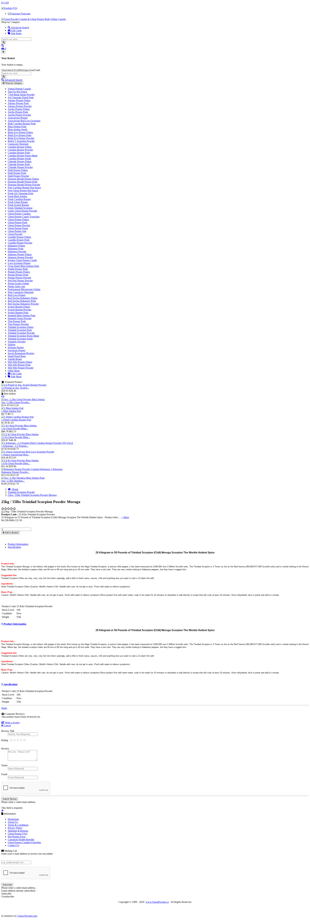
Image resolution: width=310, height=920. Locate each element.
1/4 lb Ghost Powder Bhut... (15, 463)
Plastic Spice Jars (16, 286)
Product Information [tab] (18, 544)
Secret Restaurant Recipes (21, 353)
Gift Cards (16, 30)
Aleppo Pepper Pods (18, 103)
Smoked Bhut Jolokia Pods (21, 315)
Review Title (7, 731)
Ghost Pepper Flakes (18, 219)
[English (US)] (9, 8)
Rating (4, 740)
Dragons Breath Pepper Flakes (23, 178)
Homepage (13, 819)
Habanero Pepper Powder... (15, 472)
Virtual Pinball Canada (19, 88)
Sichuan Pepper (16, 347)
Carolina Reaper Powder (20, 149)
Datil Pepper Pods (17, 173)
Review (5, 748)
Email (4, 774)
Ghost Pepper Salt (17, 231)
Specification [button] (10, 684)
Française (25, 13)
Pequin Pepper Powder (19, 277)
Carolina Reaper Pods (19, 152)
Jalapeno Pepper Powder (20, 257)
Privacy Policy (15, 827)
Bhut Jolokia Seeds (17, 129)
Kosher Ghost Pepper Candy (22, 260)
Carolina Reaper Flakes (20, 147)
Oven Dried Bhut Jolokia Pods (23, 266)
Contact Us (13, 845)
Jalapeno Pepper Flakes (20, 254)
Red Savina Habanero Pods (22, 301)
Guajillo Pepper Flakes (19, 237)
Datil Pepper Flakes (18, 170)
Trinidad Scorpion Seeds (20, 338)
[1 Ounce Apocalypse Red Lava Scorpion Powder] (27, 451)
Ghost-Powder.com (27, 916)
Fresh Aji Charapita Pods (20, 193)
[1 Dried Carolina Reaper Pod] (17, 417)
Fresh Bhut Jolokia (17, 196)
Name (4, 765)
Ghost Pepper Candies (19, 213)
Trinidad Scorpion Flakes (20, 327)
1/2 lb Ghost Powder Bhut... (15, 437)
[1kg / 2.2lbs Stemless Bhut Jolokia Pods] (23, 478)
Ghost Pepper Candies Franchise (24, 842)
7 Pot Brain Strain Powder (21, 94)
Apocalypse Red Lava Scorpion (24, 120)
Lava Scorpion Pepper (19, 263)
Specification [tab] (14, 547)
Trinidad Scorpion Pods (20, 330)
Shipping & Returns (18, 830)
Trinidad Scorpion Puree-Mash (23, 335)
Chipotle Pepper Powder (20, 167)
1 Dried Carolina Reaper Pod (16, 419)
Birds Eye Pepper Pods (19, 135)
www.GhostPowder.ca (157, 902)
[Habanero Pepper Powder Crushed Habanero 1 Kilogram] (31, 469)
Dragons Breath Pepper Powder (24, 184)
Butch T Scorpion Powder (21, 141)
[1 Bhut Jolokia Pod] (12, 408)
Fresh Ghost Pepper (18, 202)
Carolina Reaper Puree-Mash (22, 155)
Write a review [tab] (12, 722)
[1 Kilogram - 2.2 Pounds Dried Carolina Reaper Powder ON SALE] (37, 443)
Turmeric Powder (17, 341)
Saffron (11, 344)
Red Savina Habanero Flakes (22, 298)
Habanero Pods (15, 248)
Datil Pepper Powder (18, 176)
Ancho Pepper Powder (19, 115)
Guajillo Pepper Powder (20, 242)
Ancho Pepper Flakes (19, 109)
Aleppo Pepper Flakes (19, 100)
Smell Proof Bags (17, 356)
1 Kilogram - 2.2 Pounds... (14, 446)
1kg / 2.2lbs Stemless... (13, 480)
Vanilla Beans (15, 359)
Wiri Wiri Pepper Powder (20, 367)
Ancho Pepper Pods (18, 112)
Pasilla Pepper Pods (18, 269)
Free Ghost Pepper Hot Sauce (23, 190)
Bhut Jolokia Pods (17, 126)
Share (4, 708)
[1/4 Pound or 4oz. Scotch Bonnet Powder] (23, 385)
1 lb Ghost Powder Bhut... (14, 428)
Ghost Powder (15, 234)
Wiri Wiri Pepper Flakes (20, 362)
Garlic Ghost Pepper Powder (22, 210)
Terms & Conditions (18, 825)
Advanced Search (19, 27)
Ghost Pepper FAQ (17, 833)
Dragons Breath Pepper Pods (22, 181)
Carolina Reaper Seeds (19, 158)
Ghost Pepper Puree (18, 228)
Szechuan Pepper (16, 350)
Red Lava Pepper (17, 295)
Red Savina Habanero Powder (23, 303)
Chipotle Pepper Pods (19, 164)
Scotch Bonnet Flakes (19, 306)
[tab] (155, 624)
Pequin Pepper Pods (18, 274)
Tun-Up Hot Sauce (17, 91)
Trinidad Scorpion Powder (21, 333)
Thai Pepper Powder (18, 324)
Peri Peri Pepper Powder (20, 280)
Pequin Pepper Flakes (19, 271)
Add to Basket (11, 532)
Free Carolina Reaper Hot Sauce (24, 187)
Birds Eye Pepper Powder (21, 138)
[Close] (3, 51)
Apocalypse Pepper (18, 117)
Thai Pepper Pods (17, 321)
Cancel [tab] (7, 725)
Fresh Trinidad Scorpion (20, 208)
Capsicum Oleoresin (18, 144)
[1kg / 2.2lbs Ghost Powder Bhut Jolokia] (23, 399)
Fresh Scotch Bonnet (18, 205)
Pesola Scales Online (18, 283)
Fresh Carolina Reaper (19, 199)
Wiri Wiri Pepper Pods (19, 365)
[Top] (2, 810)
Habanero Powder (17, 251)
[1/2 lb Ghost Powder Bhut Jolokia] (20, 434)
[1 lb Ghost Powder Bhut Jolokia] (19, 425)
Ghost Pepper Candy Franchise (24, 216)
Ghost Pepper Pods (17, 222)
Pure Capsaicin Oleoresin (21, 292)
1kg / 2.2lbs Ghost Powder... (15, 402)
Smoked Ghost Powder (19, 318)
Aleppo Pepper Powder (20, 106)
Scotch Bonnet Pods (18, 312)
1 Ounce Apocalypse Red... (15, 454)
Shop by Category (13, 83)
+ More (125, 517)
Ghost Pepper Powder (19, 225)
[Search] (3, 42)
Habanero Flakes (16, 245)
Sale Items (15, 33)
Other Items (14, 370)
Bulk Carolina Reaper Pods (22, 123)
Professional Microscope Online (24, 289)
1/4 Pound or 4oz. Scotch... (15, 387)
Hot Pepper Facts (16, 836)
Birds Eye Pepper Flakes (20, 132)
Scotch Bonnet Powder (19, 309)
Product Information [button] (14, 624)
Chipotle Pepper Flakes (19, 161)
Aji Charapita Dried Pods (21, 97)
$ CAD (5, 2)
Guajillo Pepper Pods (18, 240)
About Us (13, 822)
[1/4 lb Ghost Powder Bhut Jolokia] (20, 460)
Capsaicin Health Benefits (21, 839)
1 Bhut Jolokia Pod (11, 411)
